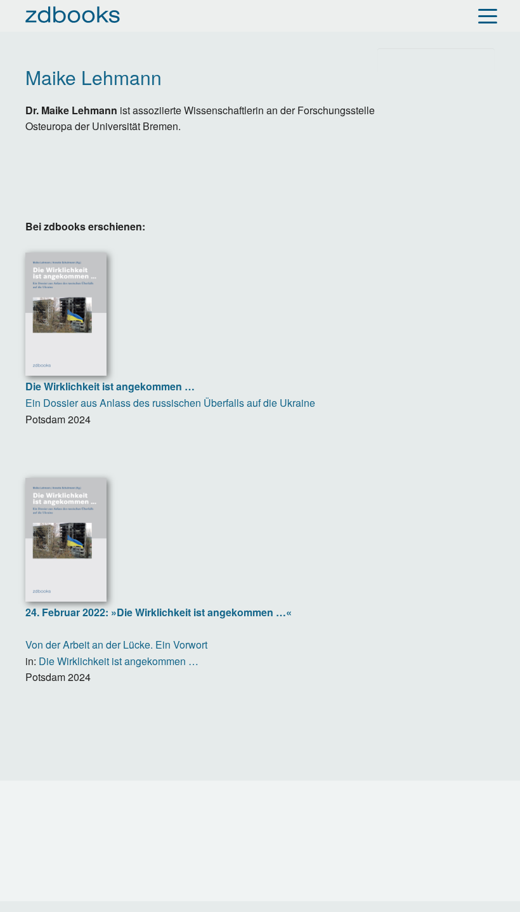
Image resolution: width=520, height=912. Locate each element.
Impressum (123, 816)
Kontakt (44, 816)
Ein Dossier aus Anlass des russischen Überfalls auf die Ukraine (170, 394)
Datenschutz (212, 816)
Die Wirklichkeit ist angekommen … (118, 661)
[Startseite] (72, 14)
